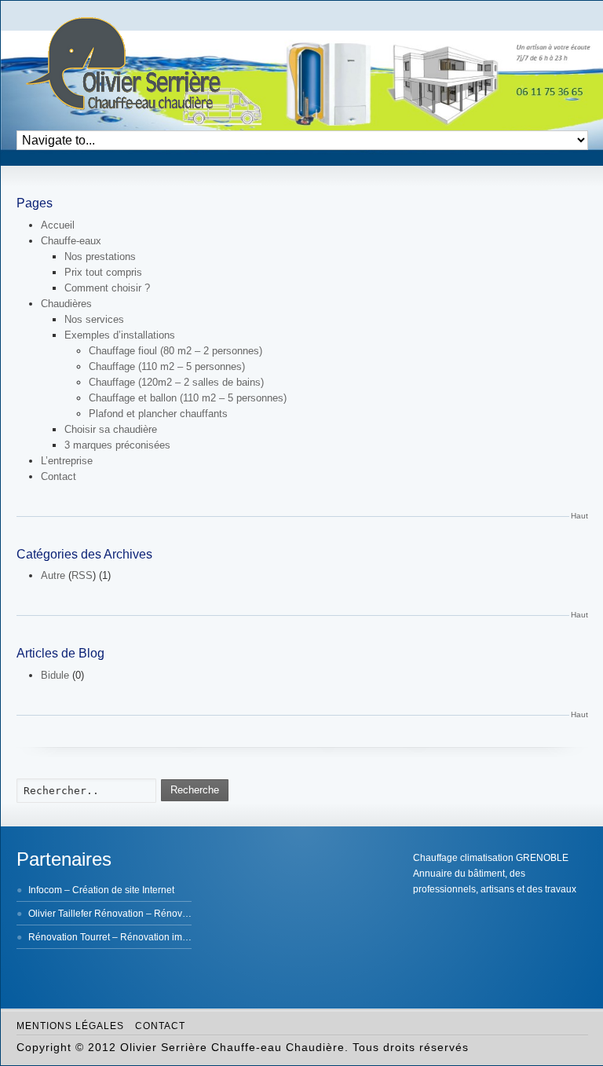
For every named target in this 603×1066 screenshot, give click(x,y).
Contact (58, 476)
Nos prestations (100, 256)
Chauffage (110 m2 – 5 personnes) (167, 366)
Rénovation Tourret (69, 937)
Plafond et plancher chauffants (158, 413)
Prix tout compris (103, 272)
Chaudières (66, 304)
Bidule (55, 675)
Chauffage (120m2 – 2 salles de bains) (176, 382)
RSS (82, 575)
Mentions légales (70, 1025)
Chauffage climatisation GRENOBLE (490, 857)
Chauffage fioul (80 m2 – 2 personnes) (175, 351)
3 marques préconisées (117, 445)
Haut (579, 515)
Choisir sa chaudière (110, 429)
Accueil (58, 225)
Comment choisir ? (107, 288)
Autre (53, 575)
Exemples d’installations (119, 335)
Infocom (45, 890)
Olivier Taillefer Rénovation (86, 913)
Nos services (94, 319)
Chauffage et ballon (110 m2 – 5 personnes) (188, 398)
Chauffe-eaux (71, 241)
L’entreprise (67, 461)
